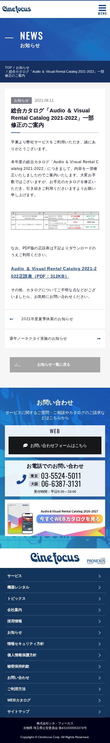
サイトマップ (18, 711)
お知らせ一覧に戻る (53, 364)
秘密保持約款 (18, 666)
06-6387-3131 (61, 483)
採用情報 (14, 621)
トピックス (16, 598)
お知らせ (22, 67)
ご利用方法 (16, 689)
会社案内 (14, 610)
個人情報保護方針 (22, 655)
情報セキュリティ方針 (25, 644)
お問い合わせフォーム (58, 445)
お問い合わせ (18, 677)
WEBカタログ (19, 700)
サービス (14, 576)
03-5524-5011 (61, 475)
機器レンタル (18, 587)
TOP (8, 67)
